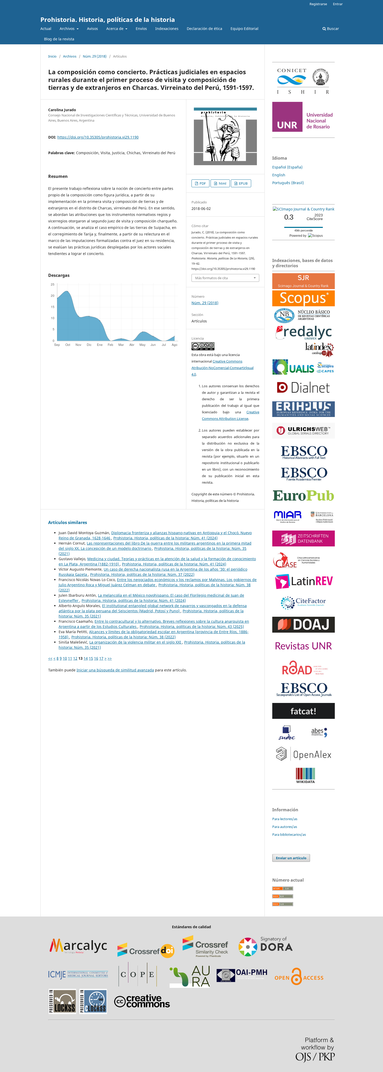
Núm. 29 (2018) (95, 56)
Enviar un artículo (291, 858)
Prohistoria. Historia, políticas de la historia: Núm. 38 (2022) (123, 636)
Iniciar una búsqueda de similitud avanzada (115, 670)
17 (101, 658)
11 (70, 658)
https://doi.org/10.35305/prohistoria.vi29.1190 (98, 137)
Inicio (52, 56)
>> (110, 658)
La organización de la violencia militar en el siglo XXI (135, 642)
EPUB (243, 183)
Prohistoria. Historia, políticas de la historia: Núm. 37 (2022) (142, 574)
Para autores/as (284, 826)
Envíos (141, 28)
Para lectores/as (284, 819)
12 (75, 658)
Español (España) (287, 167)
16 (96, 658)
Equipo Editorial (244, 28)
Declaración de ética (204, 28)
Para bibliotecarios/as (289, 834)
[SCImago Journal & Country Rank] (303, 209)
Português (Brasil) (288, 182)
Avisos (92, 28)
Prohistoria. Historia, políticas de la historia (107, 19)
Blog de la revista (59, 38)
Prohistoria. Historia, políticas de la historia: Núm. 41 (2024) (165, 537)
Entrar (338, 4)
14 (86, 658)
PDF (202, 183)
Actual (45, 28)
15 (91, 658)
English (278, 174)
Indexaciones (166, 28)
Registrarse (318, 4)
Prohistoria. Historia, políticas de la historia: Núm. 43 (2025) (192, 626)
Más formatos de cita (211, 278)
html (222, 183)
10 (65, 658)
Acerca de (115, 28)
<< (50, 658)
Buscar (332, 28)
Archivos (68, 28)
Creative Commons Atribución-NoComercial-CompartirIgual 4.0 (222, 368)
